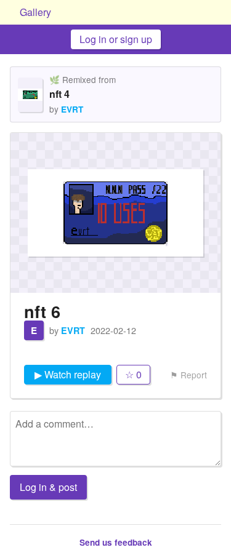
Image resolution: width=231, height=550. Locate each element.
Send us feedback (115, 542)
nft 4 (59, 94)
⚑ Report (188, 375)
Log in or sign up (115, 39)
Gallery (35, 12)
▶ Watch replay (67, 374)
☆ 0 (133, 374)
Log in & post (48, 487)
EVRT (72, 109)
